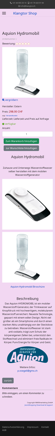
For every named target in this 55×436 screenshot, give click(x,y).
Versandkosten (11, 115)
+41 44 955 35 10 (19, 3)
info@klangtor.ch (28, 6)
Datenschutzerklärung (13, 427)
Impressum (32, 427)
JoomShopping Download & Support (39, 405)
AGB (4, 430)
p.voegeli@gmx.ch (27, 370)
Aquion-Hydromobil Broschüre (28, 286)
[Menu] (4, 13)
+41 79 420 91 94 (37, 3)
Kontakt (45, 427)
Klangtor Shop (25, 13)
